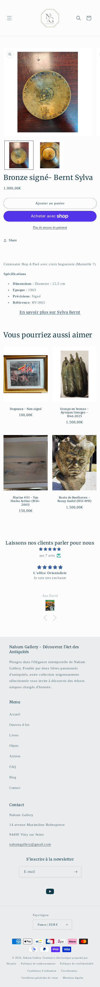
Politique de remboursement (38, 963)
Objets (14, 746)
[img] (50, 549)
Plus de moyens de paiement (50, 227)
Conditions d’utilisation (42, 970)
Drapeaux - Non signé (26, 408)
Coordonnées (69, 970)
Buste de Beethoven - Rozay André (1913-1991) (74, 499)
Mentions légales (73, 977)
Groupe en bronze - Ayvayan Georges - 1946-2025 (74, 412)
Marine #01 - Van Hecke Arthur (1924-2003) (25, 501)
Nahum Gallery (32, 957)
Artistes (14, 756)
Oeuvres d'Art (19, 725)
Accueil (14, 714)
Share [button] (13, 240)
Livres (14, 735)
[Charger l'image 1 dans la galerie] (19, 155)
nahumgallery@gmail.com (30, 844)
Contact (14, 788)
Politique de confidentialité (76, 963)
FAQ (12, 767)
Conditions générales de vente (39, 977)
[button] (9, 18)
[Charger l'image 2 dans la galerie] (50, 155)
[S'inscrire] (76, 871)
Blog (12, 777)
